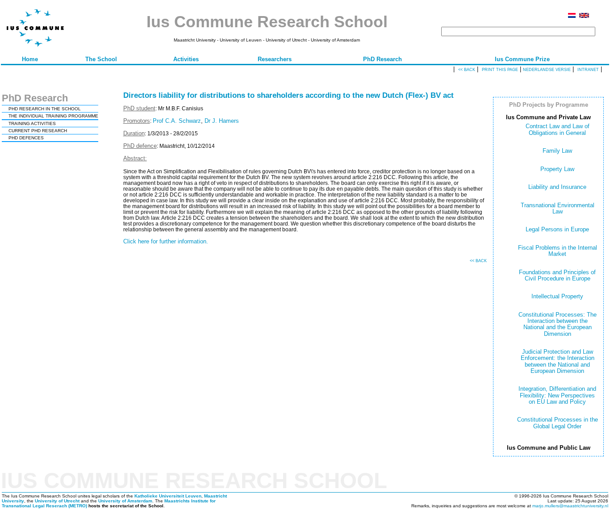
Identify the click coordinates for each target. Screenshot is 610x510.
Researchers (275, 59)
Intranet (588, 69)
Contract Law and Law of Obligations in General (557, 129)
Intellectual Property (557, 296)
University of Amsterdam (125, 500)
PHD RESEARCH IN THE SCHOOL (44, 108)
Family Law (557, 150)
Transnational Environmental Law (557, 208)
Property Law (557, 169)
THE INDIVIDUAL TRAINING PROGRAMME (53, 115)
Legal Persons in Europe (557, 229)
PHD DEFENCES (26, 137)
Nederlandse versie (547, 69)
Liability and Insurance (557, 187)
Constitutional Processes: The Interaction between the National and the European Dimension (557, 324)
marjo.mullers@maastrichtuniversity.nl (570, 505)
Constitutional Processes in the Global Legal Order (557, 422)
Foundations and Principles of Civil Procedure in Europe (557, 275)
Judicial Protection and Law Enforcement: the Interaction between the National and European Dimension (557, 361)
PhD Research (382, 59)
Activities (186, 59)
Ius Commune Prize (522, 59)
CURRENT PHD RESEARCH (37, 130)
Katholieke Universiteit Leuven (167, 495)
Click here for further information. (165, 241)
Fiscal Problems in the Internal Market (557, 250)
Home (30, 59)
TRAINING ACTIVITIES (32, 123)
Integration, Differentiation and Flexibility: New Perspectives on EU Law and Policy (557, 395)
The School (101, 59)
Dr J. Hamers (222, 120)
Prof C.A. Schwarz (177, 120)
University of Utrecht (57, 500)
